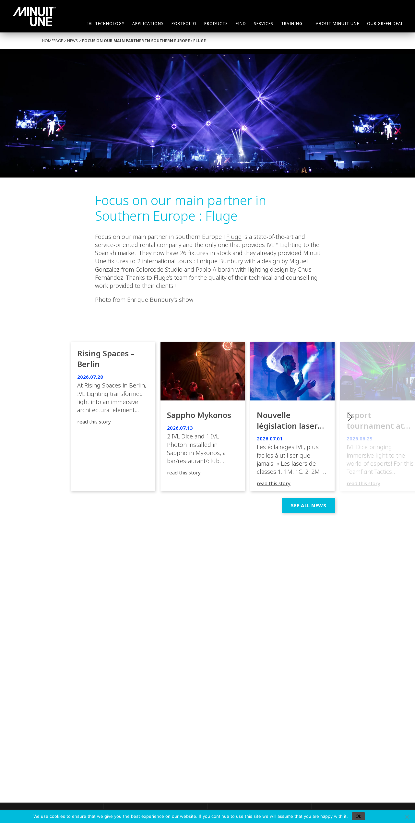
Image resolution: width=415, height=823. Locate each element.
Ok (358, 816)
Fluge (234, 236)
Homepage (52, 40)
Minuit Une (34, 16)
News (72, 40)
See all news (308, 505)
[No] (407, 817)
